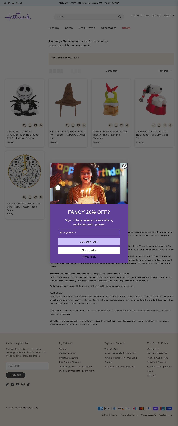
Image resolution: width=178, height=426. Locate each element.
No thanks (89, 250)
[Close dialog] (124, 166)
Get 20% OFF (89, 241)
